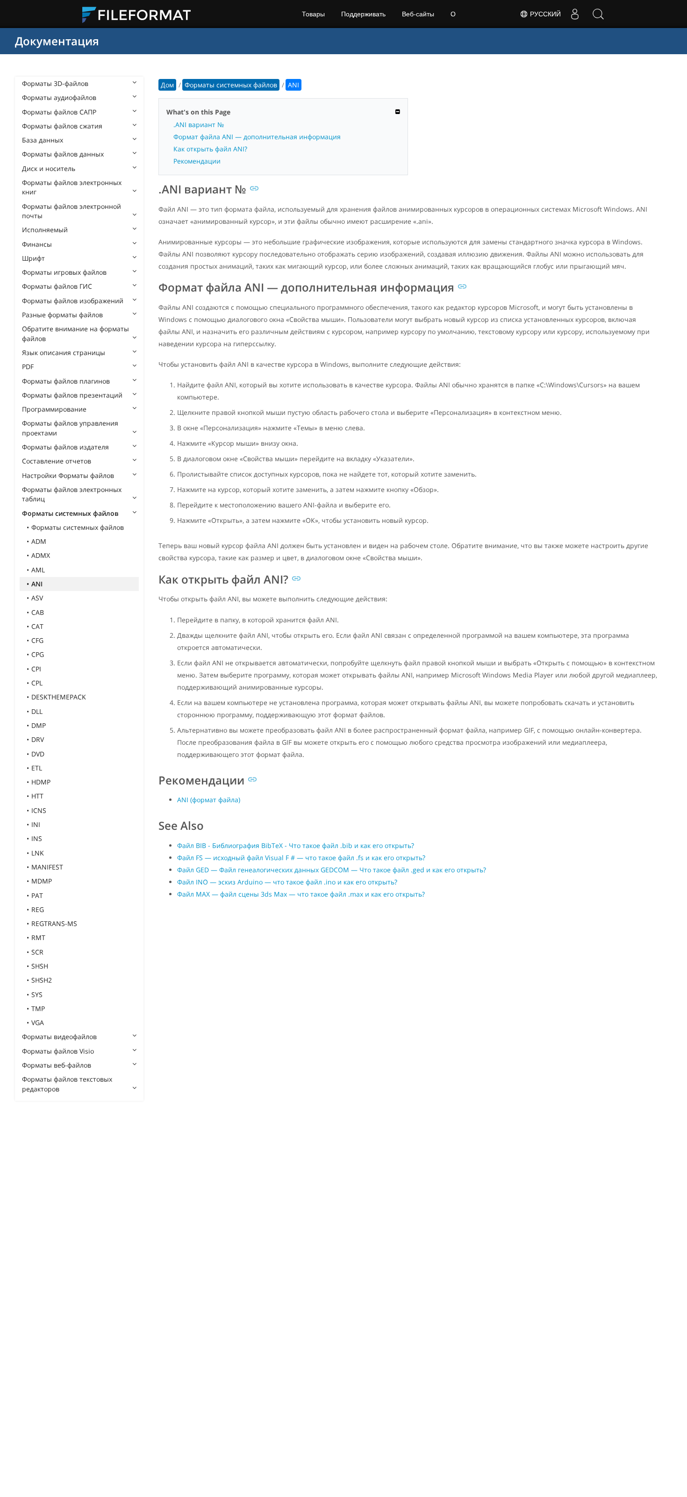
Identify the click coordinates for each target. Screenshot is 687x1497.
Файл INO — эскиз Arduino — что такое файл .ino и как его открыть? (287, 881)
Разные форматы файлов (62, 314)
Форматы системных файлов (70, 513)
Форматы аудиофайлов (59, 97)
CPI (36, 668)
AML (38, 569)
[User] (575, 14)
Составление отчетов (56, 460)
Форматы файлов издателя (65, 446)
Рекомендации (197, 161)
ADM (38, 541)
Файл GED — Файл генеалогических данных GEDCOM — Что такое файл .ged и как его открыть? (331, 869)
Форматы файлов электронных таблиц (72, 494)
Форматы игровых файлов (64, 272)
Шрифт (33, 258)
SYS (37, 994)
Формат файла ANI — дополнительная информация (257, 136)
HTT (37, 795)
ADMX (40, 555)
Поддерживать (363, 14)
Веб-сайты (418, 14)
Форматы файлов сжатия (62, 125)
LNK (37, 852)
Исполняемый (45, 229)
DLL (37, 711)
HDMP (40, 781)
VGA (37, 1022)
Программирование (54, 409)
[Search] (598, 14)
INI (35, 824)
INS (36, 838)
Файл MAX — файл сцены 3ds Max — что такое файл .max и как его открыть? (301, 894)
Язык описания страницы (63, 352)
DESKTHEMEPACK (58, 696)
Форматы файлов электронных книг (72, 187)
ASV (37, 597)
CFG (37, 640)
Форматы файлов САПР (59, 111)
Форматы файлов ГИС (57, 286)
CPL (37, 682)
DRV (37, 739)
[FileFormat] (140, 14)
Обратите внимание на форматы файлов (75, 333)
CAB (37, 612)
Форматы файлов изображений (72, 300)
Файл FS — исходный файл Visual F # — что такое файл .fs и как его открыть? (301, 857)
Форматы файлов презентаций (72, 395)
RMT (38, 937)
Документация (57, 41)
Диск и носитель (48, 168)
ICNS (38, 810)
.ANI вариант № (198, 124)
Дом (167, 84)
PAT (37, 895)
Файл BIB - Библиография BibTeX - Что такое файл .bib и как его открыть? (295, 845)
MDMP (41, 881)
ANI (37, 583)
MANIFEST (47, 867)
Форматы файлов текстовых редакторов (67, 1084)
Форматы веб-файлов (56, 1065)
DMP (38, 725)
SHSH (39, 966)
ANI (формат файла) (208, 799)
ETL (36, 767)
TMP (38, 1008)
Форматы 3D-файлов (55, 83)
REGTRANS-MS (54, 923)
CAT (37, 626)
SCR (37, 952)
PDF (28, 366)
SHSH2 (41, 980)
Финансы (37, 244)
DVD (37, 753)
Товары (313, 14)
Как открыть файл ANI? (210, 148)
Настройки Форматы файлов (68, 475)
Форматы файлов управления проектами (70, 428)
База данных (42, 139)
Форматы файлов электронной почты (71, 211)
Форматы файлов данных (63, 154)
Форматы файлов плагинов (66, 381)
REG (37, 909)
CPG (37, 654)
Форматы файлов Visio (58, 1051)
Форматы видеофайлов (59, 1036)
